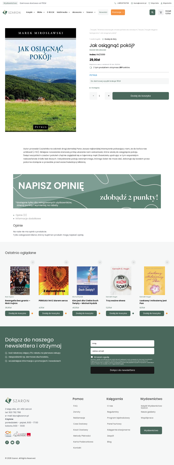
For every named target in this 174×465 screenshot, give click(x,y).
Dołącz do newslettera (122, 370)
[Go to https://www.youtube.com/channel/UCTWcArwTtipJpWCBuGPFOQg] (12, 443)
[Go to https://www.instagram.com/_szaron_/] (18, 443)
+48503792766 (123, 3)
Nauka (141, 30)
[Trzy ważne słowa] (120, 280)
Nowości (103, 12)
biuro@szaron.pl (140, 3)
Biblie (39, 12)
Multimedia (62, 12)
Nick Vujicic (9, 297)
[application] (33, 12)
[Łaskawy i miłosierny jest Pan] (154, 280)
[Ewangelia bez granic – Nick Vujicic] (20, 280)
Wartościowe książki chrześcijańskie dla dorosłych (117, 30)
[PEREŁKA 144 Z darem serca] (54, 280)
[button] (152, 12)
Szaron (89, 12)
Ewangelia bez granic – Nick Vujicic (17, 302)
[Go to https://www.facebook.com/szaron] (7, 443)
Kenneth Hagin (111, 297)
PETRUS (93, 75)
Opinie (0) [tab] (21, 215)
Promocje (116, 12)
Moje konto (167, 3)
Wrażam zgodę (101, 357)
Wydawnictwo (10, 3)
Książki (29, 12)
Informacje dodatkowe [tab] (28, 218)
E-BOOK (50, 12)
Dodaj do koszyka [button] (17, 313)
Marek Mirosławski (98, 49)
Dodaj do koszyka (141, 95)
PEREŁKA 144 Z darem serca (53, 300)
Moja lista (155, 3)
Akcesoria (77, 12)
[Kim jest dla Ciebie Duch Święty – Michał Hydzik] (87, 280)
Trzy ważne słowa (115, 300)
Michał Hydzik (77, 297)
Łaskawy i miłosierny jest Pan (153, 302)
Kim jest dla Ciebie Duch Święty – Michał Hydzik (85, 302)
